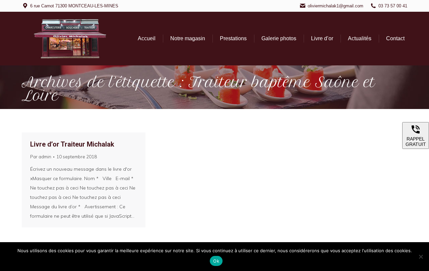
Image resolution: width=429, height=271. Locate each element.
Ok (216, 261)
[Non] (420, 256)
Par (40, 156)
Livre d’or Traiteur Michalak (72, 144)
